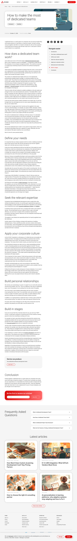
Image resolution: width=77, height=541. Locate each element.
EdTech (18, 2)
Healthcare (26, 206)
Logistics (31, 206)
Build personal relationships (57, 65)
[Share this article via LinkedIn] (55, 42)
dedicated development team (32, 60)
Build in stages (54, 67)
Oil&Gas (37, 206)
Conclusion (53, 70)
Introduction (54, 51)
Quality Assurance (23, 182)
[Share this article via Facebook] (51, 42)
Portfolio (42, 2)
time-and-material (11, 323)
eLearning (21, 206)
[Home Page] (5, 2)
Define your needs (55, 57)
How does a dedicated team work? (59, 54)
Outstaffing (19, 24)
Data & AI (25, 2)
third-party (10, 536)
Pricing (49, 2)
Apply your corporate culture (57, 62)
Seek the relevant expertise (57, 59)
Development (11, 24)
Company (56, 2)
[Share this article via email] (58, 42)
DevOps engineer (15, 86)
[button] (72, 2)
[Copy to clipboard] (61, 42)
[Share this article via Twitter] (48, 42)
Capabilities (34, 2)
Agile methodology (29, 332)
